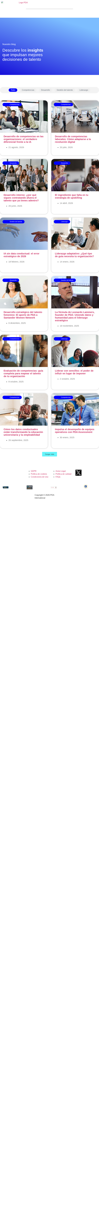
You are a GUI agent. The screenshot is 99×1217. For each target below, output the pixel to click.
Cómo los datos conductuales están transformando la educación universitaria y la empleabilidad (23, 432)
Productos (12, 1097)
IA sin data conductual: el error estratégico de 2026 (21, 255)
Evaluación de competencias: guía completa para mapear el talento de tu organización (23, 373)
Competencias (28, 90)
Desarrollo (45, 90)
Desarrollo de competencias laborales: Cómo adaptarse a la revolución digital (73, 139)
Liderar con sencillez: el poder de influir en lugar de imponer (74, 372)
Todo (13, 90)
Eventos (11, 1110)
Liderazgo (84, 90)
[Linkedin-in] (92, 473)
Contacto (11, 1124)
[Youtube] (87, 473)
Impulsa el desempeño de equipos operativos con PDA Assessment (74, 430)
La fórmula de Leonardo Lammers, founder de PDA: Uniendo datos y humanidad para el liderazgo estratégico (75, 316)
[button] (49, 9)
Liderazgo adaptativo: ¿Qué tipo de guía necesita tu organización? (74, 255)
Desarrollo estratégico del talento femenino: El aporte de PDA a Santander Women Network (23, 315)
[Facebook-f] (83, 473)
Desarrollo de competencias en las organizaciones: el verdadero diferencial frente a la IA (23, 139)
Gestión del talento (65, 90)
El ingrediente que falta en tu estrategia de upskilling (71, 196)
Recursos (11, 1104)
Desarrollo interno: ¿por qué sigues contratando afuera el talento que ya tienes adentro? (21, 198)
